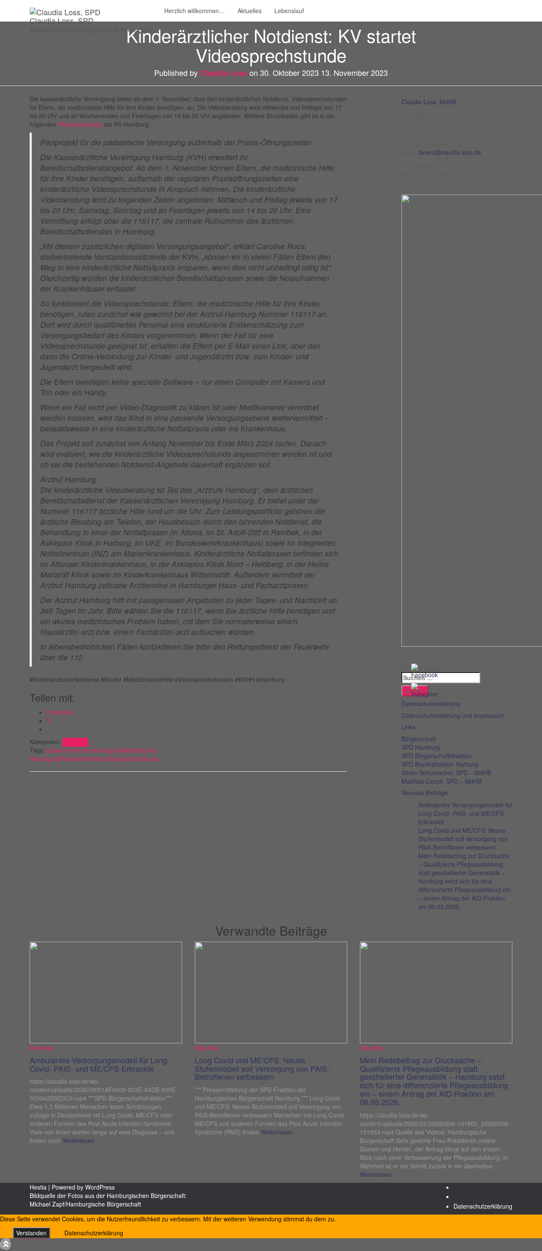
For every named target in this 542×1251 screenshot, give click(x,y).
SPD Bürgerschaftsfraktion (436, 755)
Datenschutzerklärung (483, 1206)
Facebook (460, 1189)
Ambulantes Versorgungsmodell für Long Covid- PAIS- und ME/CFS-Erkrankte (465, 813)
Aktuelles (250, 10)
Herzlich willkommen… (194, 10)
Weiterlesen (77, 1140)
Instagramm (460, 1199)
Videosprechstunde (133, 758)
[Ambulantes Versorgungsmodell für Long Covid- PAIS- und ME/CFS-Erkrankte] (106, 991)
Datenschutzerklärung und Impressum (452, 715)
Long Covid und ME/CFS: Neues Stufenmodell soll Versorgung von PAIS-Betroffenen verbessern (463, 838)
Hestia (38, 1187)
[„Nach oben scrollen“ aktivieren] (6, 1244)
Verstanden (31, 1233)
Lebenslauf (289, 10)
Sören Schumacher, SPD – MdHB (446, 772)
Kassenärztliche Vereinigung (84, 750)
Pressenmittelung (84, 758)
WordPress (100, 1187)
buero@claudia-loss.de (450, 152)
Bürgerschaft (418, 738)
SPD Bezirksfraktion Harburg (439, 764)
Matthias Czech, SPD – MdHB (441, 781)
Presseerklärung (80, 124)
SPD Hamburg (420, 747)
